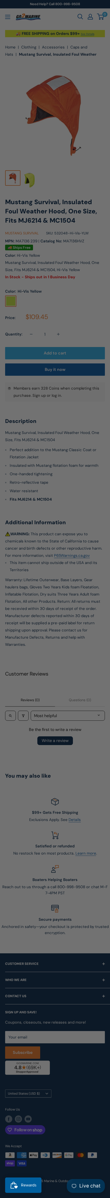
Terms (25, 634)
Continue (55, 605)
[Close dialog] (102, 559)
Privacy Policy (13, 634)
